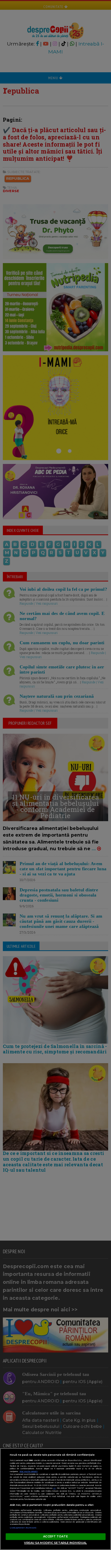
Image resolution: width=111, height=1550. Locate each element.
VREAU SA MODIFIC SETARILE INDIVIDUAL (55, 1543)
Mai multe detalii (29, 1471)
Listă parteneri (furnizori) (23, 1528)
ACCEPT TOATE (55, 1536)
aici (54, 1488)
